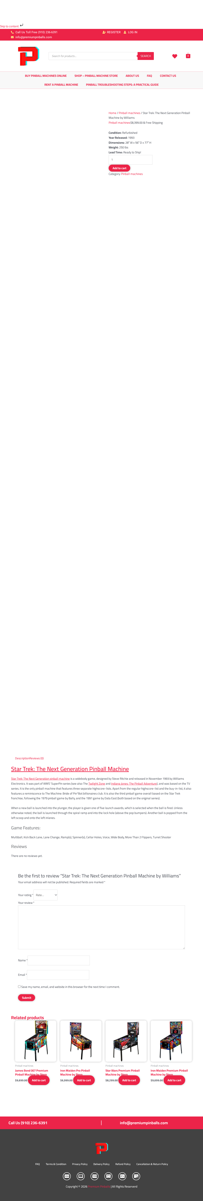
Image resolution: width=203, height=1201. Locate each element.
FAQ (149, 76)
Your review (26, 903)
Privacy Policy (79, 1164)
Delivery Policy (101, 1164)
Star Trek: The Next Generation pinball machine (40, 778)
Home (112, 113)
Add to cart (119, 168)
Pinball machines (129, 113)
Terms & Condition (56, 1164)
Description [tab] (22, 758)
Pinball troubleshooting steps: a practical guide (122, 84)
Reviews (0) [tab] (36, 758)
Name (23, 960)
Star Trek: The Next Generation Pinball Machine (70, 768)
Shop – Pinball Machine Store (96, 76)
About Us (132, 76)
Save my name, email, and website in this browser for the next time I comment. (70, 987)
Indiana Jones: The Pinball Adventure (134, 783)
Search (146, 56)
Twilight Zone (96, 783)
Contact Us (168, 76)
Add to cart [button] (39, 1080)
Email (22, 975)
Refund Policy (122, 1164)
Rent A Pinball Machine (61, 84)
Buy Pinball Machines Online (46, 76)
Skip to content (9, 26)
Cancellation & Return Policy (152, 1164)
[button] (101, 837)
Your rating (25, 895)
